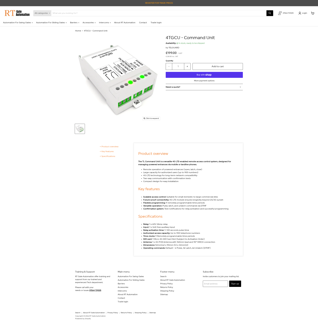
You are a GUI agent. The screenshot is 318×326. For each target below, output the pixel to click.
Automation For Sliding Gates (50, 23)
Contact (143, 23)
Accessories (88, 23)
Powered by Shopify (83, 319)
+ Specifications (107, 156)
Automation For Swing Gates (17, 23)
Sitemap (164, 294)
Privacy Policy (166, 284)
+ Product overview (109, 147)
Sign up (235, 284)
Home (78, 31)
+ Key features (107, 151)
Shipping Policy (167, 291)
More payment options (204, 81)
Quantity (169, 61)
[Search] (269, 13)
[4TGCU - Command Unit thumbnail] (80, 129)
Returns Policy (166, 287)
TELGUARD (174, 48)
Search (163, 276)
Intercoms (104, 23)
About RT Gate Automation (172, 280)
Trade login (156, 23)
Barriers (74, 23)
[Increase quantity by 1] (187, 66)
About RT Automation (124, 23)
